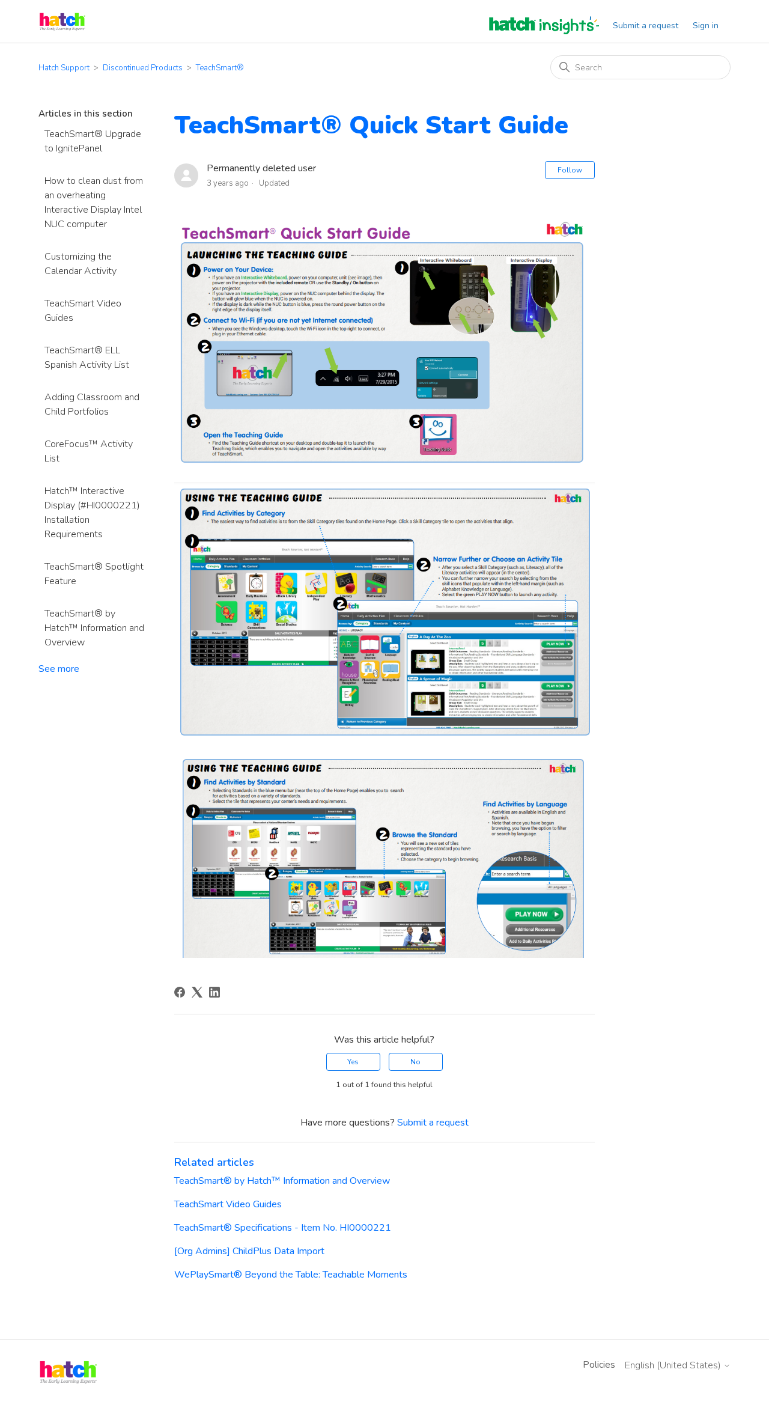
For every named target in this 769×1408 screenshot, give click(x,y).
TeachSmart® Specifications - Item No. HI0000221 (282, 1227)
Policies (599, 1364)
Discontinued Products (143, 67)
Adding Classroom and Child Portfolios (91, 404)
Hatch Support (64, 67)
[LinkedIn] (214, 992)
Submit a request (645, 25)
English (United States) (674, 1365)
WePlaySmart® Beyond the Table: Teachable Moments (290, 1274)
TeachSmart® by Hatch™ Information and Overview (94, 628)
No (415, 1062)
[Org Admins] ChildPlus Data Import (249, 1251)
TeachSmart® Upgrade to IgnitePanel (92, 141)
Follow (570, 170)
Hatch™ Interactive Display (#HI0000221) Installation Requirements (92, 512)
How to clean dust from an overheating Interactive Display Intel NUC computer (93, 202)
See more (58, 668)
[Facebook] (179, 992)
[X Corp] (197, 992)
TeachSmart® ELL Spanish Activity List (86, 357)
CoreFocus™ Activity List (88, 451)
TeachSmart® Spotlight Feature (94, 574)
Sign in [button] (706, 25)
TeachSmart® (220, 67)
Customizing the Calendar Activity (80, 264)
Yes (353, 1062)
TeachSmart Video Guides (82, 311)
